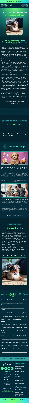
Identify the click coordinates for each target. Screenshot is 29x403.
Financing (17, 365)
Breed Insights (18, 382)
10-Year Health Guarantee (20, 387)
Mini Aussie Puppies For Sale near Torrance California (14, 348)
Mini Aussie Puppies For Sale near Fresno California (14, 339)
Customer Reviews (19, 369)
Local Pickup (18, 368)
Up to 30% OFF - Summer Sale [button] (14, 1)
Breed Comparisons (19, 383)
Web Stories (18, 376)
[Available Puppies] (6, 5)
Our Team (17, 374)
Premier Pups (4, 358)
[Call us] (23, 5)
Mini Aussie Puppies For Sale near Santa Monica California (12, 331)
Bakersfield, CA (18, 358)
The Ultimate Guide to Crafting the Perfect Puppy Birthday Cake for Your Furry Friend (14, 168)
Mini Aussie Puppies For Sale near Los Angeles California (14, 335)
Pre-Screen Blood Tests (20, 391)
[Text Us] (26, 5)
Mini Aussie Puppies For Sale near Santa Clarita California (12, 303)
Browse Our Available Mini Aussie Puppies (11, 134)
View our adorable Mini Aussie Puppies (14, 102)
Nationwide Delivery (19, 366)
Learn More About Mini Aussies (13, 256)
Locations (11, 358)
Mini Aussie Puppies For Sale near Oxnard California (14, 316)
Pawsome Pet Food (19, 392)
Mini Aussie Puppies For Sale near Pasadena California (14, 327)
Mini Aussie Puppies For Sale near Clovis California (14, 342)
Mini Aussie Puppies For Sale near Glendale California (14, 324)
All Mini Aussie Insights (13, 215)
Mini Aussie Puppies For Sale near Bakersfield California (14, 299)
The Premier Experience (20, 363)
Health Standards (19, 394)
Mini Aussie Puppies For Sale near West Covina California (14, 345)
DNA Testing (18, 395)
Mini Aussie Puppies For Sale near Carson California (14, 352)
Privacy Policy (22, 401)
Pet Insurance (18, 389)
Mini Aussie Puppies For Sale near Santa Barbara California (12, 308)
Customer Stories (19, 373)
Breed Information (19, 380)
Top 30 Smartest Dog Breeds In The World (14, 199)
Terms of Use (22, 399)
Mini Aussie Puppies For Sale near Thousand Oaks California (12, 320)
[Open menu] (2, 5)
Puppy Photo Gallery (19, 371)
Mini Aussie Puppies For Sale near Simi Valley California (14, 313)
